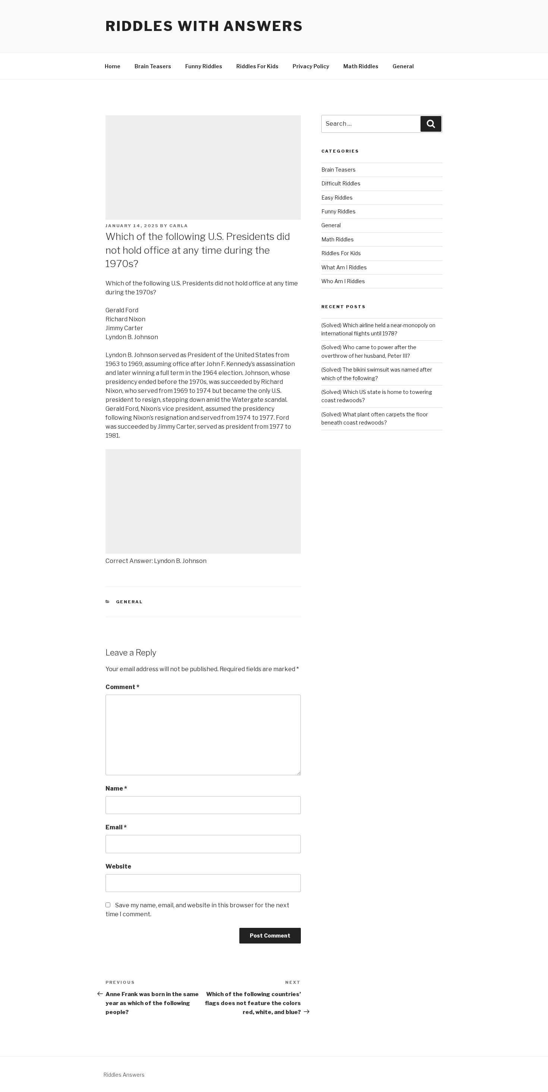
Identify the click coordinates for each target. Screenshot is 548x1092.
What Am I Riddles (344, 267)
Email (116, 827)
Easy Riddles (337, 197)
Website (118, 866)
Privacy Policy (311, 66)
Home (112, 66)
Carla (178, 225)
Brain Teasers (153, 66)
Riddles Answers (124, 1074)
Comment (122, 687)
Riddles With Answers (204, 26)
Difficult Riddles (340, 183)
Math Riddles (360, 66)
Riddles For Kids (257, 66)
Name (116, 788)
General (403, 66)
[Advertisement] (203, 167)
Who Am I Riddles (343, 281)
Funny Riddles (203, 66)
